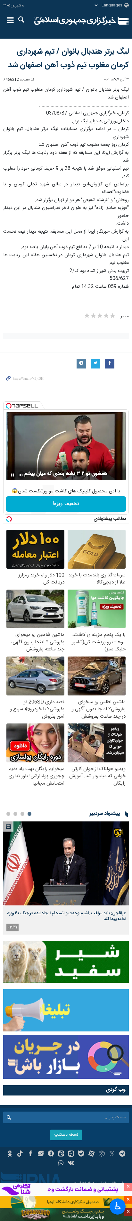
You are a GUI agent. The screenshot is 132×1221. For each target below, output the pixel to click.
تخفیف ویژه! (66, 503)
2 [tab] (22, 814)
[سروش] (50, 1154)
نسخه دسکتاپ (66, 1135)
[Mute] (21, 475)
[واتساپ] (61, 1164)
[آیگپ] (71, 1154)
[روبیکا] (101, 1154)
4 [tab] (8, 814)
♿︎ (117, 1206)
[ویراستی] (40, 1154)
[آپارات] (91, 1154)
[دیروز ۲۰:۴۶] (66, 863)
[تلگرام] (122, 1154)
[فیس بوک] (30, 1154)
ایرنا (75, 20)
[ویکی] (71, 1164)
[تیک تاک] (20, 1154)
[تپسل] (8, 406)
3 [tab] (15, 814)
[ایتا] (61, 1154)
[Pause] (12, 475)
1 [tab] (29, 814)
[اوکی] (9, 1154)
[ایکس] (112, 1154)
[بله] (81, 1154)
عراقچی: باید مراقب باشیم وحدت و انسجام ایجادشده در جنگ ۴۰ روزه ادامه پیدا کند (66, 916)
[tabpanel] (66, 877)
